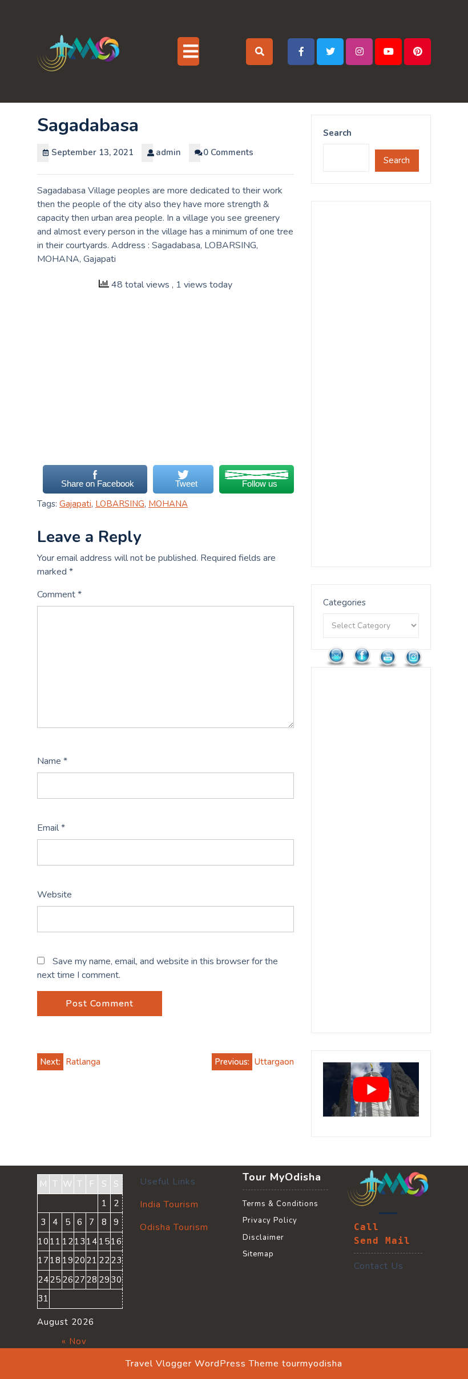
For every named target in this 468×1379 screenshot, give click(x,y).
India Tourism (169, 1204)
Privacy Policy (270, 1220)
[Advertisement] (165, 384)
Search (337, 133)
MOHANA (168, 503)
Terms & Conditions (280, 1204)
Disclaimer (263, 1237)
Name (52, 761)
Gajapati (75, 503)
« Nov (74, 1341)
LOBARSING (119, 503)
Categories (344, 602)
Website (54, 894)
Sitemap (258, 1254)
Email (51, 828)
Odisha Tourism (174, 1227)
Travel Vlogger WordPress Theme (202, 1363)
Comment (59, 594)
